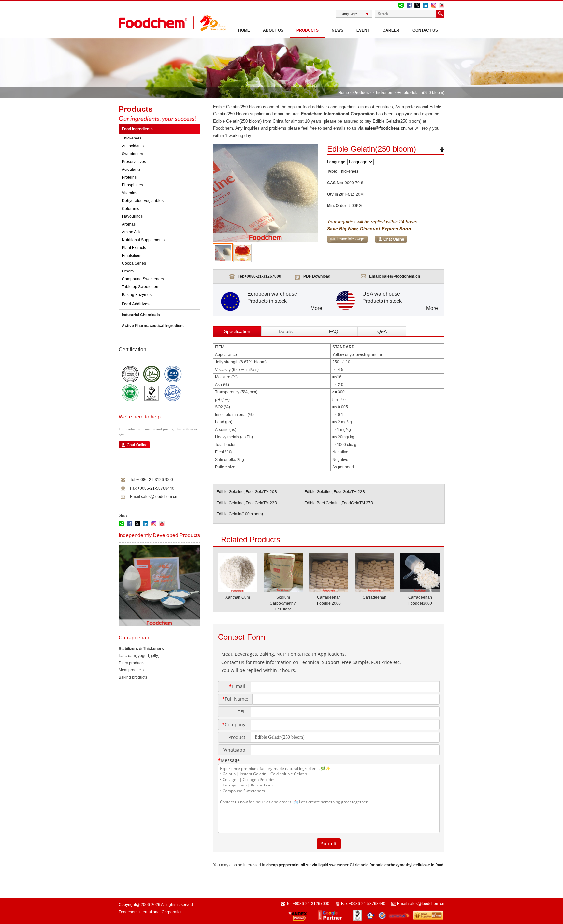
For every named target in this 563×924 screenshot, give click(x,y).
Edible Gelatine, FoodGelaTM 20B (246, 492)
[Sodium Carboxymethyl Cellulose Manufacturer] (283, 590)
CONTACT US (425, 30)
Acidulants (131, 169)
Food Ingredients (137, 129)
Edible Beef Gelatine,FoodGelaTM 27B (338, 503)
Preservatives (134, 161)
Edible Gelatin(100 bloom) (239, 514)
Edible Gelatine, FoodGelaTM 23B (246, 503)
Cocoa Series (134, 263)
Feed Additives (136, 304)
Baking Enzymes (137, 294)
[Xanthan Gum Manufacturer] (237, 590)
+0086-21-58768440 (155, 488)
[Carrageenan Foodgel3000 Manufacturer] (420, 590)
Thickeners (383, 92)
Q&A (382, 331)
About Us (273, 30)
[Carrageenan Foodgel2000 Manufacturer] (328, 590)
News (337, 30)
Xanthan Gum (237, 597)
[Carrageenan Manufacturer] (374, 590)
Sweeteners (132, 154)
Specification (237, 331)
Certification (132, 349)
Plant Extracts (134, 247)
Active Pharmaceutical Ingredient (153, 325)
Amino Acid (132, 232)
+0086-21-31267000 (154, 479)
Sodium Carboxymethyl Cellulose (283, 603)
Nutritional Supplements (143, 240)
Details (286, 331)
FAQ (333, 331)
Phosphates (132, 185)
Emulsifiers (131, 255)
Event (362, 30)
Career (391, 30)
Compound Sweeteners (143, 279)
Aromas (129, 224)
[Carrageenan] (159, 625)
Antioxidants (133, 146)
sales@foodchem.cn (159, 496)
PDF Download (316, 276)
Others (128, 271)
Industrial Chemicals (141, 315)
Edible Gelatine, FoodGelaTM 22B (334, 492)
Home (244, 30)
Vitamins (129, 193)
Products (307, 30)
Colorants (130, 208)
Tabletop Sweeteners (140, 287)
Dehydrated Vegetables (143, 200)
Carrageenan (374, 597)
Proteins (129, 177)
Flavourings (132, 216)
